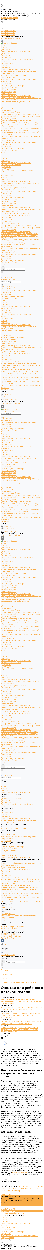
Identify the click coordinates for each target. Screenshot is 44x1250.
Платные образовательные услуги (16, 120)
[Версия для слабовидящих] (2, 41)
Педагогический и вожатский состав (17, 59)
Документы (6, 55)
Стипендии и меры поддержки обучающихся (22, 128)
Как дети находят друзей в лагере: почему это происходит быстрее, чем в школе (21, 1008)
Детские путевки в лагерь (12, 86)
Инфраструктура (8, 92)
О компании (6, 1217)
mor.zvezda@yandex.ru (11, 39)
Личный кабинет (8, 938)
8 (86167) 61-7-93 (8, 934)
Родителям (6, 1234)
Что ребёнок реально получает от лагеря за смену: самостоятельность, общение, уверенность (20, 1016)
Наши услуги (7, 250)
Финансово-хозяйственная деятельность (19, 122)
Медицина (6, 84)
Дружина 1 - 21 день (10, 88)
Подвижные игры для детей (21, 1189)
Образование (7, 108)
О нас (3, 157)
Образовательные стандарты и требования (20, 136)
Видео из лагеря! (8, 31)
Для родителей (8, 77)
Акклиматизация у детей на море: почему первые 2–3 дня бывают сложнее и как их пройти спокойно (20, 1030)
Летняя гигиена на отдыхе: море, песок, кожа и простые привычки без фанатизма (22, 1023)
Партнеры (5, 49)
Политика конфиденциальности (16, 51)
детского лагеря (19, 1173)
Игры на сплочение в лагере (21, 1190)
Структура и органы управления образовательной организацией (15, 103)
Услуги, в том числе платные (13, 75)
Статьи (4, 47)
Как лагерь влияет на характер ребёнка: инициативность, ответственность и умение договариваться (21, 1001)
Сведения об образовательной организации (21, 209)
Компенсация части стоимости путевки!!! (19, 80)
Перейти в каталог (9, 18)
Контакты (5, 61)
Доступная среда (8, 90)
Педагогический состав (12, 112)
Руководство (6, 57)
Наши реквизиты (8, 94)
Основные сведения (10, 100)
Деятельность (7, 63)
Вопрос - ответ (7, 82)
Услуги (4, 1226)
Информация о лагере (11, 165)
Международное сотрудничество (16, 130)
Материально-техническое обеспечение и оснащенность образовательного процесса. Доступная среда (20, 116)
